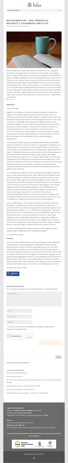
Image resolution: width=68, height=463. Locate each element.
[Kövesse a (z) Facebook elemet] (34, 458)
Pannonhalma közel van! (14, 376)
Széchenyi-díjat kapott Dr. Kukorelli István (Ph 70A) (23, 386)
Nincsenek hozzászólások (21, 26)
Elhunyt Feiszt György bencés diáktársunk (20, 389)
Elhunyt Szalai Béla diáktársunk (16, 373)
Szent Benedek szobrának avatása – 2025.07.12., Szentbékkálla (27, 393)
